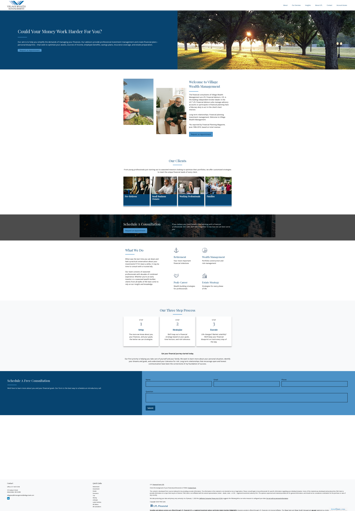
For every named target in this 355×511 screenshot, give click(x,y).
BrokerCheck (192, 488)
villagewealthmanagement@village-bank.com (20, 495)
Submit (150, 408)
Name (148, 379)
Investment (96, 489)
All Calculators (97, 506)
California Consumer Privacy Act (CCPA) (211, 498)
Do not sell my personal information (277, 498)
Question (149, 391)
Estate (95, 491)
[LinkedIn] (8, 498)
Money (95, 498)
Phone (284, 379)
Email (216, 379)
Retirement (96, 487)
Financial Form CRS (158, 484)
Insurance (96, 493)
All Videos (95, 504)
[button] (285, 5)
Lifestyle (95, 500)
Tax (94, 495)
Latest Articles (97, 502)
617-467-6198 (15, 487)
